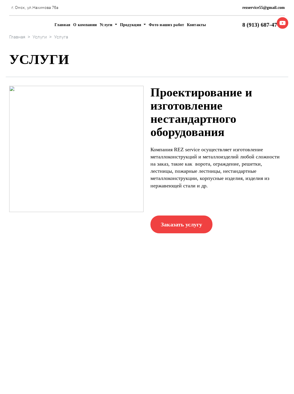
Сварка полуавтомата (199, 328)
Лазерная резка (131, 292)
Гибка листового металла (141, 315)
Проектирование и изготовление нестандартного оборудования (207, 310)
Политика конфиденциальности (119, 374)
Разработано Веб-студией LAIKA (252, 374)
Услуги (39, 37)
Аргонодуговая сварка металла (208, 339)
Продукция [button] (131, 25)
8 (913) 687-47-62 (263, 25)
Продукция (81, 323)
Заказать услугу (181, 224)
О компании (85, 25)
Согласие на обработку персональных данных (133, 381)
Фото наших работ (166, 25)
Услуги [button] (107, 25)
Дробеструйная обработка (141, 337)
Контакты (196, 25)
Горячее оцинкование (199, 292)
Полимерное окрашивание (142, 326)
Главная (62, 25)
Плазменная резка (133, 303)
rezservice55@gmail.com (263, 7)
